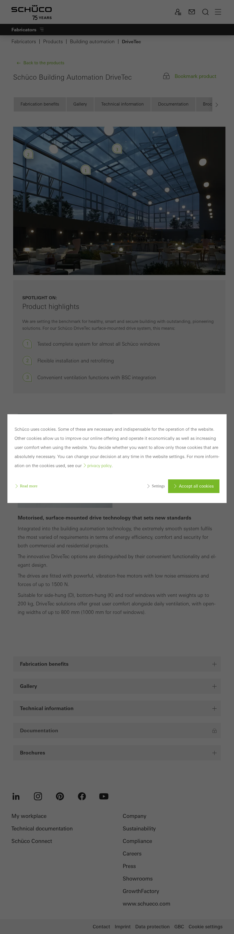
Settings (158, 486)
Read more (28, 486)
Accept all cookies (196, 486)
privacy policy (99, 465)
